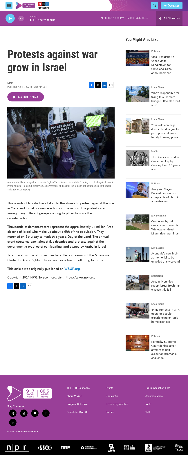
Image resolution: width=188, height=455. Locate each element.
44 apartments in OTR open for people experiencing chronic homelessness (165, 315)
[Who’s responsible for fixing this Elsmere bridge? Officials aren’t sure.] (137, 94)
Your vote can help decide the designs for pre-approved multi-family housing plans (165, 131)
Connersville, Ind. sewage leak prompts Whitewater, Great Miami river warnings (165, 227)
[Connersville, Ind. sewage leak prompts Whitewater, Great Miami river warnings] (137, 222)
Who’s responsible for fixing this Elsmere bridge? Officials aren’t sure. (165, 99)
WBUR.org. (72, 268)
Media (154, 151)
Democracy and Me (117, 404)
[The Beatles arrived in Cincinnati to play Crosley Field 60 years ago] (137, 158)
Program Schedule (77, 404)
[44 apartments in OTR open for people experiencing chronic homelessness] (137, 310)
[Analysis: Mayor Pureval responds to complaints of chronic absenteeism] (137, 190)
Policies (110, 412)
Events (109, 387)
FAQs (148, 404)
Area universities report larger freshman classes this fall (165, 285)
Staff (147, 412)
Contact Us (112, 395)
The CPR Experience (78, 387)
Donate (173, 6)
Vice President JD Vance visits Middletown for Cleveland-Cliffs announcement (162, 64)
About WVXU (74, 395)
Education (157, 275)
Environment (158, 215)
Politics (155, 51)
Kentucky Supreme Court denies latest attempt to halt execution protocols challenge (164, 349)
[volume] (21, 18)
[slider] (27, 18)
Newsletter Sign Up (77, 412)
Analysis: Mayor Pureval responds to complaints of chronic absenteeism (165, 195)
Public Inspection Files (157, 387)
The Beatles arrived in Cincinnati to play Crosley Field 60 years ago (165, 163)
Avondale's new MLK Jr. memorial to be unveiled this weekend (165, 257)
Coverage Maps (154, 395)
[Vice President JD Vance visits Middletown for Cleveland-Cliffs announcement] (137, 58)
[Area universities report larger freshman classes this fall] (137, 282)
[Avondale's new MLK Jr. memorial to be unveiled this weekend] (137, 254)
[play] (10, 18)
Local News (157, 87)
